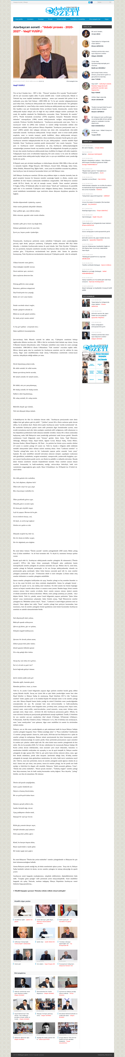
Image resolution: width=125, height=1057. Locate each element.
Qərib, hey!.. (46, 942)
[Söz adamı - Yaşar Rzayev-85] (45, 955)
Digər (107, 19)
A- (43, 81)
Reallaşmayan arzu (95, 210)
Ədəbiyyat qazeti (23, 1055)
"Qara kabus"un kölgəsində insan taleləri (100, 42)
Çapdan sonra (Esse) (94, 179)
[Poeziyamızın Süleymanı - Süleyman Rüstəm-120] (67, 955)
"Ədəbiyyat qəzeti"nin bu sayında (94, 258)
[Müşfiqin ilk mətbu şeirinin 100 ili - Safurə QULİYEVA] (45, 1029)
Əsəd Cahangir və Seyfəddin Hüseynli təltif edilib (97, 289)
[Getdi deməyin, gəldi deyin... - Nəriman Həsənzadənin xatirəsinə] (45, 911)
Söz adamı (46, 964)
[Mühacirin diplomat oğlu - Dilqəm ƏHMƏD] (23, 1029)
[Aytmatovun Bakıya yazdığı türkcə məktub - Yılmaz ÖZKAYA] (67, 983)
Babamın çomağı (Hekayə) (94, 272)
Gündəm (30, 19)
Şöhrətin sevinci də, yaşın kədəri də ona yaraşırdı (96, 239)
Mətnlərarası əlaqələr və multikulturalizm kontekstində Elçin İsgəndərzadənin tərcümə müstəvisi (97, 187)
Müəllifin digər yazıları (22, 901)
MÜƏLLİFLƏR (87, 27)
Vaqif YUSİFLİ (19, 85)
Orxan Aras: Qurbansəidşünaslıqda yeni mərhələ (100, 63)
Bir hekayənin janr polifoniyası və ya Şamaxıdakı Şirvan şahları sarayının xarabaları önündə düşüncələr (102, 120)
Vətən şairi (17, 964)
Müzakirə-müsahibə (78, 19)
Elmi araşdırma (94, 19)
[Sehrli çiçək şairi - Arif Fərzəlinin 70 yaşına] (67, 911)
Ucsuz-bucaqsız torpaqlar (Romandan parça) (96, 203)
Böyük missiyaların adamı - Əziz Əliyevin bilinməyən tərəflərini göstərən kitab (96, 162)
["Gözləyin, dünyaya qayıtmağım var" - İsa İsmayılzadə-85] (67, 933)
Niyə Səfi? (101, 87)
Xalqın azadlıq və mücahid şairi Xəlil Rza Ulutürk (96, 281)
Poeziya (40, 19)
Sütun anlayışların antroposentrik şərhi (96, 231)
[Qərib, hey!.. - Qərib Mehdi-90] (45, 933)
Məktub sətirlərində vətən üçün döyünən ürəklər (22, 993)
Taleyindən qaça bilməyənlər (96, 196)
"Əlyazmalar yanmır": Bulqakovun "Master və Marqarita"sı (94, 172)
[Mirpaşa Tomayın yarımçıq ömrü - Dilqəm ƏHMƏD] (45, 1005)
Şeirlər (92, 154)
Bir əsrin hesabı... (97, 31)
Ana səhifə (19, 19)
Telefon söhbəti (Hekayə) (96, 265)
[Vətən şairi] (23, 955)
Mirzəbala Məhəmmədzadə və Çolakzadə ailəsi (68, 1015)
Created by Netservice (105, 1055)
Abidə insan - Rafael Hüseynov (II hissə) (102, 131)
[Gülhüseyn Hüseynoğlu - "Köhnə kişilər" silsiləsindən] (23, 933)
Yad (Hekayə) (92, 217)
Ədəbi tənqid (61, 19)
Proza (50, 19)
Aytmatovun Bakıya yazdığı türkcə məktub (67, 993)
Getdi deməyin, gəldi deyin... (46, 921)
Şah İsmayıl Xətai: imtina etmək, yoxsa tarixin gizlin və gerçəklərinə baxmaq (101, 75)
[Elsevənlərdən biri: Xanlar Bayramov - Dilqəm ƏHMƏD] (45, 983)
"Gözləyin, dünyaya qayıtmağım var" (65, 943)
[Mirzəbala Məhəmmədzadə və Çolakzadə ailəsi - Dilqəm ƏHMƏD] (67, 1005)
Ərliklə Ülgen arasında (99, 97)
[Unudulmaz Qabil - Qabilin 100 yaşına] (23, 911)
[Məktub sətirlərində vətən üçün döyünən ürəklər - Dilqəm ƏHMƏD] (23, 983)
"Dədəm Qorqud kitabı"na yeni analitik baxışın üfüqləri (102, 108)
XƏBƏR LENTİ (87, 141)
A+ (41, 81)
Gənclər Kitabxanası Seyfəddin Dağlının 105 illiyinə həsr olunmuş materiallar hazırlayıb (96, 248)
